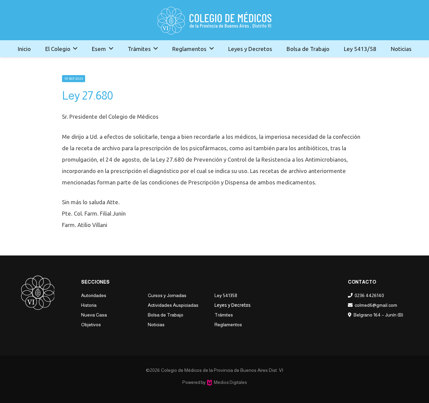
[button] (75, 48)
